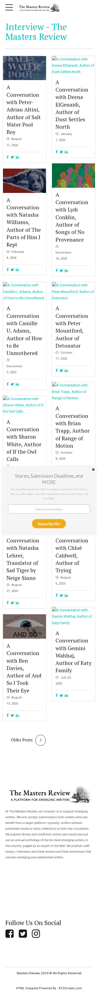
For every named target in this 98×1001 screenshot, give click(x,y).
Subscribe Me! (49, 523)
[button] (49, 479)
